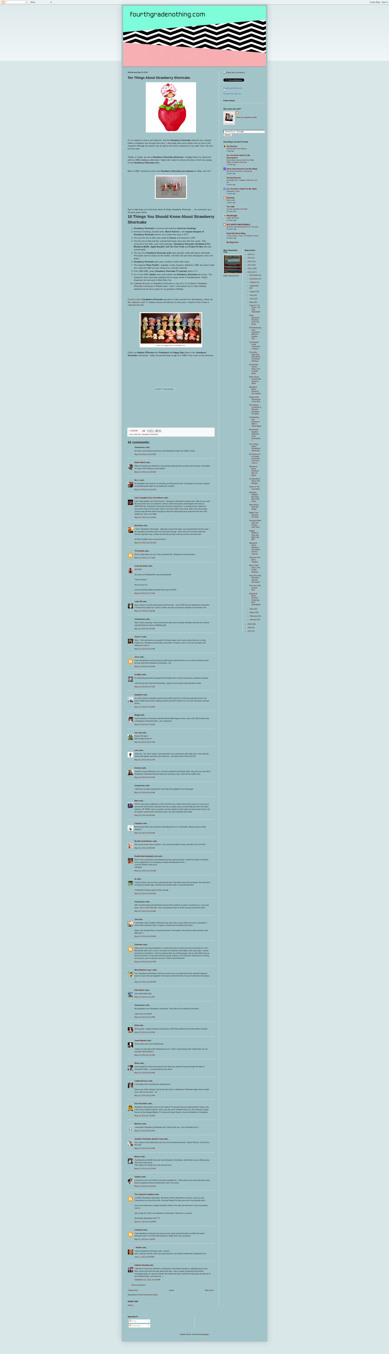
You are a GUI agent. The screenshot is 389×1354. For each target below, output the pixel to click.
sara (136, 750)
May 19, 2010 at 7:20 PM (144, 1116)
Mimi (136, 801)
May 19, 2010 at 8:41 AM (144, 760)
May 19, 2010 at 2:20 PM (144, 1017)
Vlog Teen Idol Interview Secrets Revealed (255, 578)
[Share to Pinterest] (159, 430)
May (252, 302)
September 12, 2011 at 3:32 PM (147, 1280)
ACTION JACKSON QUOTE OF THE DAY (242, 227)
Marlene (137, 1124)
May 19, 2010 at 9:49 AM (144, 833)
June (252, 299)
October (253, 282)
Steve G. (138, 637)
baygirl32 (138, 695)
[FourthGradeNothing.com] (224, 91)
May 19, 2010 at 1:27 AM (144, 593)
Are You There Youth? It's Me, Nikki (242, 189)
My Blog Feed (232, 242)
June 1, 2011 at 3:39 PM (144, 1257)
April (252, 609)
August (253, 292)
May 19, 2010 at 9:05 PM (144, 1148)
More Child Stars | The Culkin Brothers (254, 568)
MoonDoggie (232, 216)
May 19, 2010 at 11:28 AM (145, 911)
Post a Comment (138, 1285)
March (252, 612)
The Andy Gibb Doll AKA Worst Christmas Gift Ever (254, 356)
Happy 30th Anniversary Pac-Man (254, 399)
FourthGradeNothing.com (232, 88)
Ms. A (136, 480)
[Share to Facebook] (156, 430)
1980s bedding (141, 160)
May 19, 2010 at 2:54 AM (144, 629)
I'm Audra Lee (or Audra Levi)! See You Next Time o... (254, 458)
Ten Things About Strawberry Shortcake (254, 447)
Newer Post (133, 1290)
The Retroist (232, 146)
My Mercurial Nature (143, 841)
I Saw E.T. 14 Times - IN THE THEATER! (254, 308)
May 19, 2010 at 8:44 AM (144, 793)
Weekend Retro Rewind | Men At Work (254, 470)
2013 (250, 261)
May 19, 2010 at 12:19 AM (145, 517)
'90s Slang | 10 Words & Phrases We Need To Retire (255, 409)
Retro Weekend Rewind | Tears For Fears (254, 319)
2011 (250, 268)
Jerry (136, 657)
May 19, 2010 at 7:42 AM (144, 707)
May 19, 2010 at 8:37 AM (144, 742)
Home (171, 1290)
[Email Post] (143, 430)
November (254, 279)
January (253, 620)
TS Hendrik (139, 551)
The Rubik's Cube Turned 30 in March (254, 345)
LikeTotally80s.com (179, 345)
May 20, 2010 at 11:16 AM (145, 1169)
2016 (250, 254)
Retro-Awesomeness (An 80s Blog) (242, 169)
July (251, 295)
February (254, 616)
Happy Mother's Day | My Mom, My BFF (254, 535)
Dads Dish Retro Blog (236, 233)
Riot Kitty (138, 526)
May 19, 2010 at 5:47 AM (144, 687)
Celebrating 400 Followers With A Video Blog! (255, 421)
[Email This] (148, 430)
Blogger (205, 1334)
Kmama (137, 768)
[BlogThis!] (151, 430)
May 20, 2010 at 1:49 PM (144, 1239)
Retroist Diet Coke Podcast (237, 149)
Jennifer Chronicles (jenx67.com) (148, 1139)
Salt (136, 919)
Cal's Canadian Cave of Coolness (148, 498)
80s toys (138, 434)
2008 (250, 628)
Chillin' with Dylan (233, 218)
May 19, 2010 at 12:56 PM (145, 982)
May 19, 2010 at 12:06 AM (145, 472)
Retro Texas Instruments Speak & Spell (255, 380)
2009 (250, 624)
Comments (136, 1326)
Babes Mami (139, 462)
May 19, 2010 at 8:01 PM (144, 1131)
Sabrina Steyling (141, 1265)
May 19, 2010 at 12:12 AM (145, 490)
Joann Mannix (140, 1040)
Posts (133, 1321)
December (254, 275)
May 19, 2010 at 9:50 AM (144, 848)
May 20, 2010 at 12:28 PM (145, 1222)
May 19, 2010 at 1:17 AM (144, 558)
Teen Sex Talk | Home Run (255, 588)
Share (130, 1305)
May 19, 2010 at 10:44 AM (145, 871)
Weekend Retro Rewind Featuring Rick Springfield (254, 599)
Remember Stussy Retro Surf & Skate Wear (254, 369)
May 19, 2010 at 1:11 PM (144, 997)
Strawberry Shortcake (150, 434)
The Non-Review (234, 178)
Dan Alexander (140, 1104)
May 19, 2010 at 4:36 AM (144, 666)
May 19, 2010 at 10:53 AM (145, 893)
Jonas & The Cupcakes (254, 488)
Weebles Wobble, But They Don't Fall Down (254, 496)
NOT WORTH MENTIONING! (238, 225)
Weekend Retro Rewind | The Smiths (255, 390)
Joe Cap (138, 733)
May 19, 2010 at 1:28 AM (144, 611)
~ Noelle (137, 1247)
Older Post (209, 1290)
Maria (136, 1063)
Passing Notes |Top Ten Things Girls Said (255, 524)
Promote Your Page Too (232, 94)
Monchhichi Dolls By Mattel (254, 507)
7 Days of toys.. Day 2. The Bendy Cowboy (243, 236)
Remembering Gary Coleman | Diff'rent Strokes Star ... (255, 333)
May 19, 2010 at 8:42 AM (144, 777)
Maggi (137, 715)
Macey (137, 1157)
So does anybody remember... (238, 209)
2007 (250, 631)
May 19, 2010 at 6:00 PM (144, 1073)
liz (135, 879)
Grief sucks (231, 200)
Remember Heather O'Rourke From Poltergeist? (254, 435)
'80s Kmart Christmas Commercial (239, 171)
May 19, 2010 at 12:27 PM (145, 962)
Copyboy (138, 823)
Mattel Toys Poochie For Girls (253, 515)
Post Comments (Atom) (148, 1295)
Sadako (137, 1177)
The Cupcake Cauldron (144, 1194)
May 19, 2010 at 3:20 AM (144, 649)
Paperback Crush (233, 191)
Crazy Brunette (141, 566)
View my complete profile (246, 117)
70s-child (230, 207)
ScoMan (137, 675)
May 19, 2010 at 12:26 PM (145, 936)
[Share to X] (154, 430)
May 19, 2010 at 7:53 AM (144, 724)
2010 (250, 272)
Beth (136, 1025)
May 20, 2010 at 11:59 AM (145, 1186)
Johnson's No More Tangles (254, 559)
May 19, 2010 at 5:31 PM (144, 1055)
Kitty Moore (139, 990)
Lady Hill (138, 601)
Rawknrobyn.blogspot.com (146, 856)
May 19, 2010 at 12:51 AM (145, 543)
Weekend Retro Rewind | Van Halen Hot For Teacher (254, 548)
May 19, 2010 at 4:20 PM (144, 1032)
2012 (250, 265)
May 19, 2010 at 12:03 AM (145, 454)
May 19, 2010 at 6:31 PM (144, 1095)
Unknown (138, 945)
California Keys (141, 1081)
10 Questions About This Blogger (254, 481)
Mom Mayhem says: (143, 970)
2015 (250, 258)
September (254, 286)
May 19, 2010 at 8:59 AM (144, 815)
